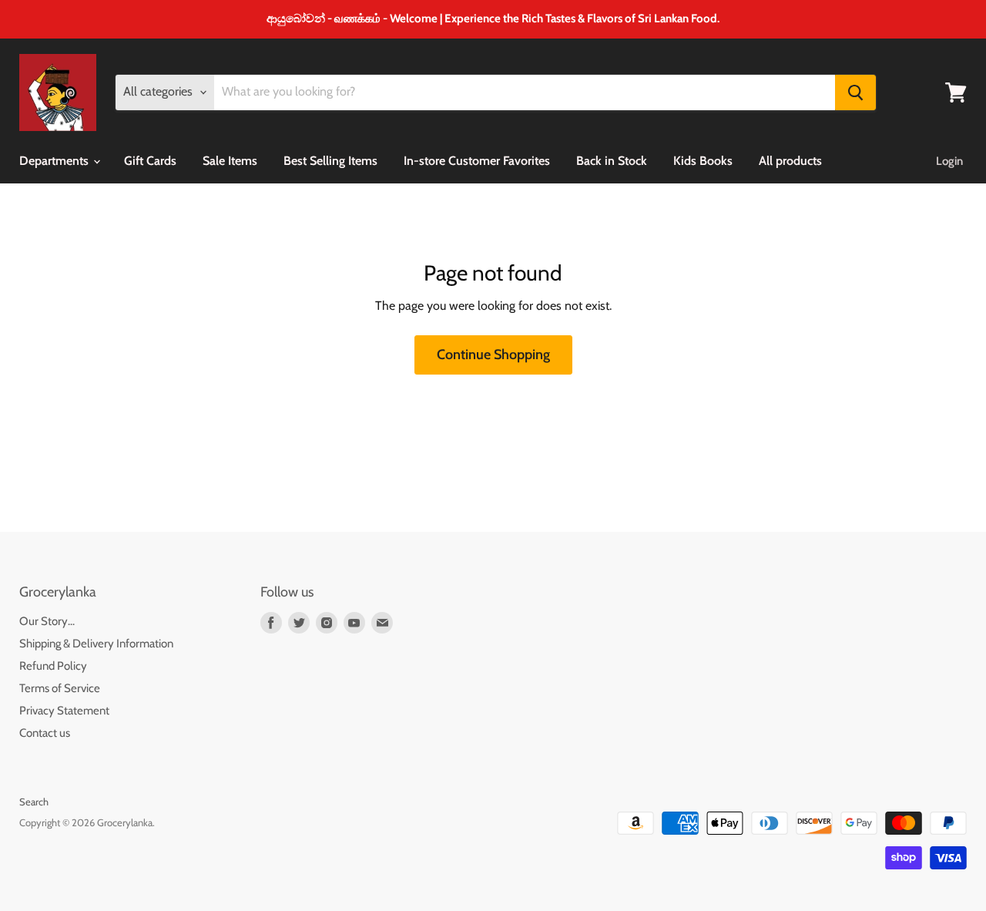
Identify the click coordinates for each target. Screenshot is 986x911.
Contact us (44, 733)
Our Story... (47, 621)
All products (790, 160)
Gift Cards (150, 160)
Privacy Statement (64, 711)
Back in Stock (611, 160)
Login (949, 161)
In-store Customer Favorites (477, 160)
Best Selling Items (330, 160)
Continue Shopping (493, 354)
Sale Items (230, 160)
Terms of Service (59, 688)
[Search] (855, 92)
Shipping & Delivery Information (96, 643)
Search (34, 801)
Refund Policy (53, 666)
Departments (55, 160)
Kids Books (703, 160)
